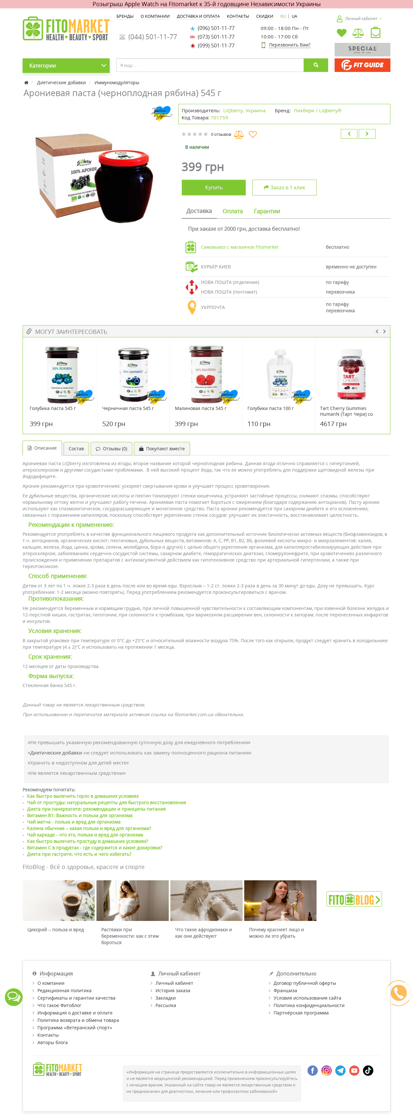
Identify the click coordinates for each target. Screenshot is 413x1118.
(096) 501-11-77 (215, 28)
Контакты (48, 1035)
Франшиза (285, 990)
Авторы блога (52, 1042)
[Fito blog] (354, 898)
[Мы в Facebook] (312, 1070)
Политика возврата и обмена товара (78, 1020)
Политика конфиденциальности (309, 1005)
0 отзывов (221, 134)
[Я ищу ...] (316, 65)
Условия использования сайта (307, 998)
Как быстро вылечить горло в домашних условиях (83, 796)
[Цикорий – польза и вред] (59, 901)
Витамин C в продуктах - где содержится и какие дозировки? (94, 847)
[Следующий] (367, 134)
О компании (51, 983)
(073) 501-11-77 (215, 36)
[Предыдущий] (349, 134)
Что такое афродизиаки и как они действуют (203, 932)
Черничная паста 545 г (128, 408)
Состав (76, 448)
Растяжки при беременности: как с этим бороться (130, 935)
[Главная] (27, 82)
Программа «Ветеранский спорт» (74, 1027)
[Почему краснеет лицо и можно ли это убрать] (280, 901)
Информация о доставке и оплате (75, 1013)
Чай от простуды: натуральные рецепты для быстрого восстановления (106, 802)
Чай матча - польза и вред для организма (74, 822)
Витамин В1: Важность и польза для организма (80, 815)
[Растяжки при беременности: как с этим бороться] (132, 901)
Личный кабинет (174, 983)
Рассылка (166, 1005)
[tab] (199, 211)
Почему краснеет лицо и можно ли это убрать (276, 932)
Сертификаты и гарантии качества (76, 998)
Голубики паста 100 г (270, 408)
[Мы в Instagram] (326, 1070)
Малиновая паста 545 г (201, 408)
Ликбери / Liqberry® (317, 110)
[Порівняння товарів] (358, 34)
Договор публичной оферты (305, 983)
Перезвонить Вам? (289, 45)
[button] (375, 33)
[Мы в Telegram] (340, 1070)
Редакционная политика (64, 990)
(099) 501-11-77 (215, 45)
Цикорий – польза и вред (55, 929)
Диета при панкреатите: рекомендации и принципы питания (96, 809)
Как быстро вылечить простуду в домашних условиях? (87, 841)
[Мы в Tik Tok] (368, 1070)
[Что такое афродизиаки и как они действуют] (206, 901)
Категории (42, 65)
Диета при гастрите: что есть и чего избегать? (79, 854)
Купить (214, 187)
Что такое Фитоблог (59, 1005)
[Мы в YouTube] (354, 1070)
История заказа (173, 990)
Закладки (166, 998)
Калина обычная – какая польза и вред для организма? (89, 828)
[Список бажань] (342, 34)
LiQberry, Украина (244, 110)
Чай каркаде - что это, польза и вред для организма (85, 835)
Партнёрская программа (301, 1013)
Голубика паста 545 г (53, 408)
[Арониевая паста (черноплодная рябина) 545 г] (97, 178)
